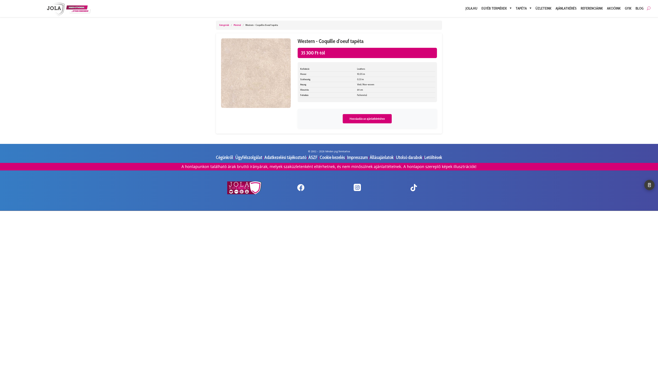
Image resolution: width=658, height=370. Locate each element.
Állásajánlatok (382, 157)
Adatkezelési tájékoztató (285, 157)
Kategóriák (224, 25)
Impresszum (357, 157)
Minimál (237, 25)
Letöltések (433, 157)
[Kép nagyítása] (256, 73)
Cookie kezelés (332, 157)
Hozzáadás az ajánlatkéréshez (367, 119)
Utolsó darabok (409, 157)
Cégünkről (225, 157)
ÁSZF (313, 157)
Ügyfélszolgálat (249, 157)
